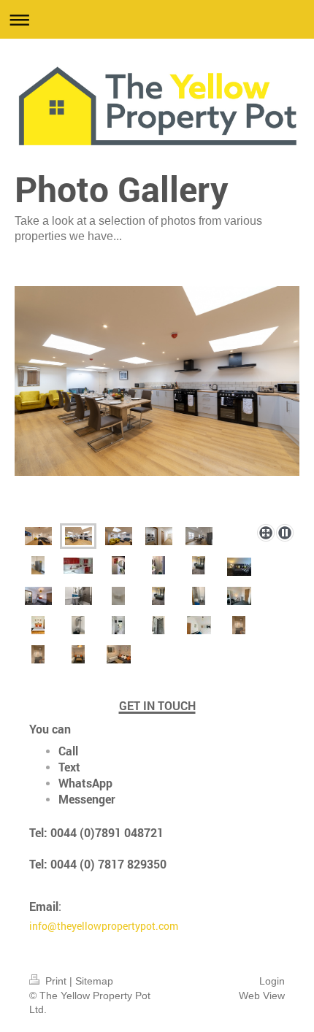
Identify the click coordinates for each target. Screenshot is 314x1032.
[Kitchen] (78, 566)
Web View (262, 995)
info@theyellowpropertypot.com (103, 926)
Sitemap (94, 981)
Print (55, 981)
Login (272, 981)
